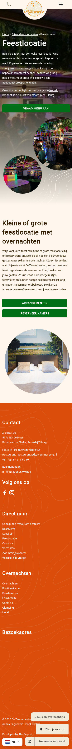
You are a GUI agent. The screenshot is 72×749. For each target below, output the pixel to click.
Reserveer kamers (35, 313)
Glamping (8, 607)
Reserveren (9, 528)
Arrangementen (35, 303)
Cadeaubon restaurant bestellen (21, 523)
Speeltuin (7, 533)
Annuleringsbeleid (12, 724)
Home (5, 34)
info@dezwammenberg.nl (21, 449)
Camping (7, 602)
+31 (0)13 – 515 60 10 (15, 459)
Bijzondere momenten (25, 34)
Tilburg (50, 95)
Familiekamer (10, 593)
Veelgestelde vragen (14, 557)
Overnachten (10, 583)
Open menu (61, 4)
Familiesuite (9, 598)
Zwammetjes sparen (14, 553)
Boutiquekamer (11, 588)
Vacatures (8, 548)
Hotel (5, 612)
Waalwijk (36, 95)
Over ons (7, 543)
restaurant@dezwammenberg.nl (29, 454)
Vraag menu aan (36, 108)
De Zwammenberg (22, 719)
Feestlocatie (9, 538)
